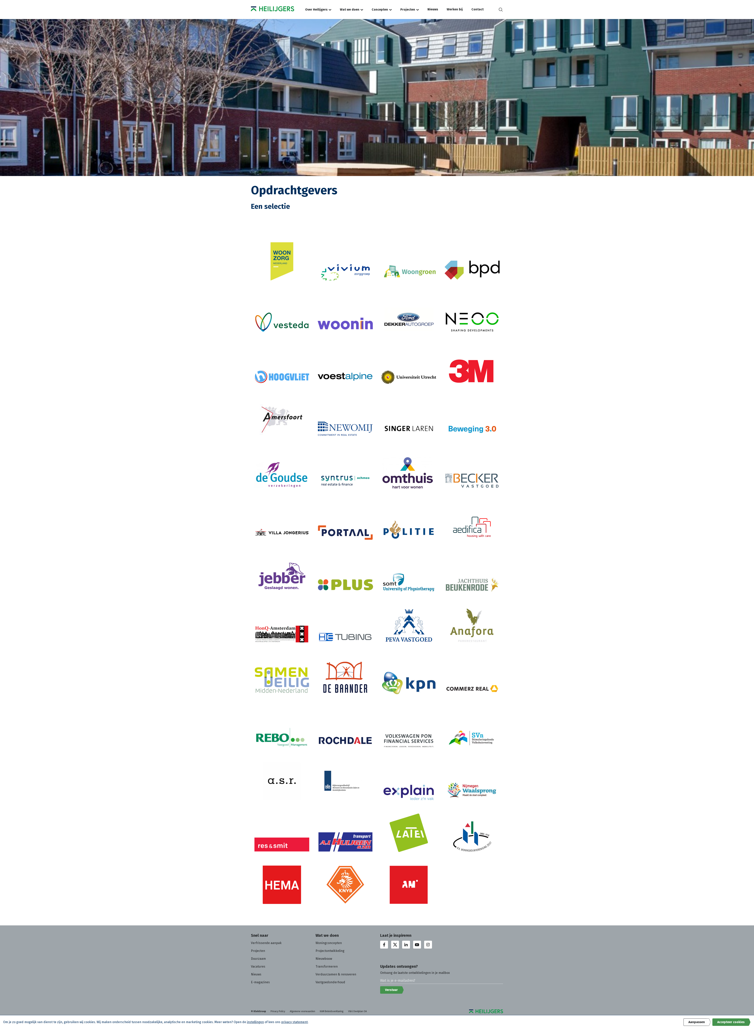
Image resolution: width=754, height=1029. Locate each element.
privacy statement (294, 1022)
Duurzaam (258, 959)
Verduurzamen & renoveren (336, 974)
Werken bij (455, 9)
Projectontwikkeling (330, 951)
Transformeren (327, 966)
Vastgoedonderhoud (330, 982)
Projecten (407, 9)
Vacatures (258, 966)
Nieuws (432, 9)
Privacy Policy (278, 1011)
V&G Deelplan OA (357, 1011)
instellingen (255, 1022)
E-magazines (260, 982)
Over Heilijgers (316, 9)
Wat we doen (349, 9)
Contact (477, 9)
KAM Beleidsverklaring (331, 1011)
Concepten (380, 9)
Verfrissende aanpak (266, 943)
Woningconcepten (329, 943)
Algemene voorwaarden (302, 1011)
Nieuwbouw (324, 959)
